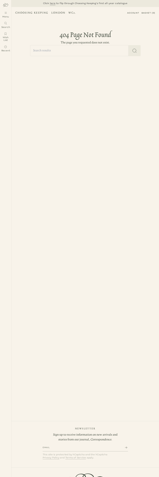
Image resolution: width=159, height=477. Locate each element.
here (52, 3)
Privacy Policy (51, 457)
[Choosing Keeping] (5, 5)
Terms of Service (75, 457)
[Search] (135, 50)
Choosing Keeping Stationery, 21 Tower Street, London (45, 13)
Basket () (148, 13)
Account (133, 13)
